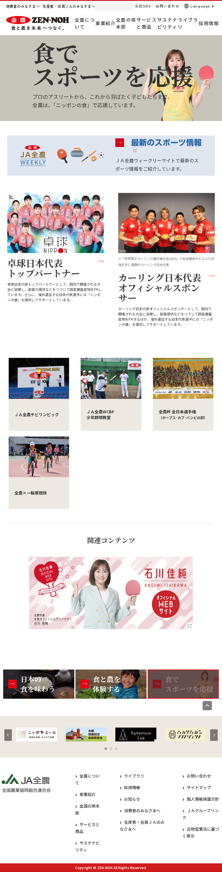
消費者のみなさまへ (142, 810)
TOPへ (207, 705)
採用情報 (132, 787)
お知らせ (132, 799)
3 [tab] (116, 748)
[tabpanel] (36, 734)
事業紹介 (87, 794)
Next (214, 735)
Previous (8, 735)
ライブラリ (134, 776)
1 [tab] (105, 748)
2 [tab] (111, 748)
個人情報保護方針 (203, 799)
